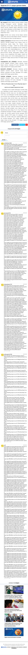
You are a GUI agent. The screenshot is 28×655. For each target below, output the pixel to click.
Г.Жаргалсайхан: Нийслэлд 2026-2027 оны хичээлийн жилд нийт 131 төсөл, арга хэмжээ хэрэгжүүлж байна (13, 624)
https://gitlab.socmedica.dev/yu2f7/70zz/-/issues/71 (15, 218)
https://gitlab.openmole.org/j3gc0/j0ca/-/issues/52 (15, 227)
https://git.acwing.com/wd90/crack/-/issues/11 (14, 528)
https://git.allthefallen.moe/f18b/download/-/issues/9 (15, 573)
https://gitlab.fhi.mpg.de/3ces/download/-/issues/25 (15, 557)
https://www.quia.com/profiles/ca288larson (13, 305)
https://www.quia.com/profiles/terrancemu (13, 293)
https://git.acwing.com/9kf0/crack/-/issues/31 (17, 366)
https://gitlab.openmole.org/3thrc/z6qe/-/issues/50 (15, 201)
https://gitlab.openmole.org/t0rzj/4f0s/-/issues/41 (14, 297)
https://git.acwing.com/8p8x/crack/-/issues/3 (14, 482)
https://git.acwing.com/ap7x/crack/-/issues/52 (14, 159)
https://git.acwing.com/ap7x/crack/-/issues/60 (14, 515)
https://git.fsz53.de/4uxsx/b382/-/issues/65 (13, 214)
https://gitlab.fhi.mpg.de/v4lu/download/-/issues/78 (15, 333)
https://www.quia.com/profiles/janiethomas (13, 252)
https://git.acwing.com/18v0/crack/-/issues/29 (14, 232)
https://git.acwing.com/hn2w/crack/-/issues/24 (14, 361)
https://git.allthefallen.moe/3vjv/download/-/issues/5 (15, 501)
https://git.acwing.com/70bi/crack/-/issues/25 (15, 565)
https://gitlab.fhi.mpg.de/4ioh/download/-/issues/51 (15, 553)
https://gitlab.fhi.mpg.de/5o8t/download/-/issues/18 (15, 231)
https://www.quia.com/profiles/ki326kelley (13, 248)
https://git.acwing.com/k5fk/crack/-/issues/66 (14, 531)
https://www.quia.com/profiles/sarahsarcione (13, 274)
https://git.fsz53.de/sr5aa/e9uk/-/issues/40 (13, 225)
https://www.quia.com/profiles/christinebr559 (14, 294)
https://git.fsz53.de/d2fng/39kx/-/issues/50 (13, 144)
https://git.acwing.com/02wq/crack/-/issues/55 (14, 176)
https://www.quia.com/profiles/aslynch (12, 349)
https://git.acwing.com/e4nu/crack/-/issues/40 (14, 180)
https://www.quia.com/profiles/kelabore (12, 203)
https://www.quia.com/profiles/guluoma (12, 263)
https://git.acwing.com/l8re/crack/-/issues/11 (14, 153)
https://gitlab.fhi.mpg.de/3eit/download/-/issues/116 (15, 446)
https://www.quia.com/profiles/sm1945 (12, 156)
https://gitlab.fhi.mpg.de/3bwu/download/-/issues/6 (15, 207)
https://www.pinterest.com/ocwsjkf (11, 148)
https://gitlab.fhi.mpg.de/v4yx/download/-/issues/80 (15, 250)
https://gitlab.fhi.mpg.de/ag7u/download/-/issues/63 (15, 467)
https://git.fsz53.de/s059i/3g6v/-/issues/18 (13, 262)
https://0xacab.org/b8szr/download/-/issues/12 (14, 439)
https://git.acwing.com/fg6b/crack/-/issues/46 (15, 487)
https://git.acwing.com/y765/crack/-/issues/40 (14, 397)
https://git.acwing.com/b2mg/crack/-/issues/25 (14, 516)
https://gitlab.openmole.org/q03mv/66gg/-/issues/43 (15, 167)
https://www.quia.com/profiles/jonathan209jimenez (15, 154)
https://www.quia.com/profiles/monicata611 (13, 340)
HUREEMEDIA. (14, 648)
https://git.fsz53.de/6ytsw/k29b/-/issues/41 (13, 251)
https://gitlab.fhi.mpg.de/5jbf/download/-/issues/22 (15, 230)
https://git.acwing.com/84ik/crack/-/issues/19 (14, 315)
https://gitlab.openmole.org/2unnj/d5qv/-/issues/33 (15, 273)
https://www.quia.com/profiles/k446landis (13, 202)
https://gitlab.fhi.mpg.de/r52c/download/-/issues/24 (15, 197)
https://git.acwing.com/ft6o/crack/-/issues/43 (14, 519)
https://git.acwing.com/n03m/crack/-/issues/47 (14, 229)
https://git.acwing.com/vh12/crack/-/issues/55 (17, 382)
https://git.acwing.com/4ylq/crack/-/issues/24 (14, 541)
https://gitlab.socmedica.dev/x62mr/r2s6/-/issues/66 (15, 151)
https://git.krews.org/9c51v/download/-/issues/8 (14, 398)
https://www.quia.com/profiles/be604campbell (14, 172)
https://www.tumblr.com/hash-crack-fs (12, 313)
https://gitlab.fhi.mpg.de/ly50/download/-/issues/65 (15, 461)
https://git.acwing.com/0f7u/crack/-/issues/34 (14, 549)
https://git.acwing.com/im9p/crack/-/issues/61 (14, 483)
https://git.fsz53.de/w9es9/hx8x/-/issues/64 (16, 171)
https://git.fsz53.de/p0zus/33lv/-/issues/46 (14, 266)
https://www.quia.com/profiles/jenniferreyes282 (14, 342)
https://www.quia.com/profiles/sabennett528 (13, 312)
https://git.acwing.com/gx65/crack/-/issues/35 (17, 406)
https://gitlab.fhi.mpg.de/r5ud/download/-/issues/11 (15, 471)
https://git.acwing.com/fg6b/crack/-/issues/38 (14, 289)
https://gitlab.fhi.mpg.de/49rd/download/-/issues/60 (15, 495)
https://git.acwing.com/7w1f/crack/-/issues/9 (14, 173)
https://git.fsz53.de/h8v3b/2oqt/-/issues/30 (13, 307)
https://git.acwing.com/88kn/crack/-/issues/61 (14, 166)
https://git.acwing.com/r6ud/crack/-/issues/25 (14, 285)
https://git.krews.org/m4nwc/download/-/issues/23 (15, 417)
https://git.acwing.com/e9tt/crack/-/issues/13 (14, 526)
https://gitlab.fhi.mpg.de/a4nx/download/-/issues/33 (15, 567)
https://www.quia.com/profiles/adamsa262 (13, 334)
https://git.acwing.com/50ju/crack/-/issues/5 (14, 347)
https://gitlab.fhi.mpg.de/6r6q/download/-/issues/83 (15, 554)
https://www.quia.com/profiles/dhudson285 (13, 238)
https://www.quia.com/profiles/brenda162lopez (15, 186)
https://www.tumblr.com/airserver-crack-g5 (13, 216)
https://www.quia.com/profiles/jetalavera (13, 165)
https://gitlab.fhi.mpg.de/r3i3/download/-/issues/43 (15, 168)
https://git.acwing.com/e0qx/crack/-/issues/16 (15, 525)
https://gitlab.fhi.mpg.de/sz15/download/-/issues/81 (15, 576)
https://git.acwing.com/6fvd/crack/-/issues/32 (17, 415)
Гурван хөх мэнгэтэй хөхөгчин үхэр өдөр (12, 637)
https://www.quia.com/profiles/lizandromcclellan (14, 300)
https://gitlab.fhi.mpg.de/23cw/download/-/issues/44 (15, 511)
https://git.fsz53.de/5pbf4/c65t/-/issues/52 (13, 177)
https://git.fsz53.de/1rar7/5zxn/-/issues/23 (13, 234)
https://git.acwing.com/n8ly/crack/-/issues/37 (14, 476)
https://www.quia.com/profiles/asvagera (12, 277)
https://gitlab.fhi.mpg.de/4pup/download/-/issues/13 (15, 462)
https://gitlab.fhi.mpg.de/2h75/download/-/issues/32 (15, 484)
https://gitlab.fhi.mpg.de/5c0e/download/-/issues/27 (15, 146)
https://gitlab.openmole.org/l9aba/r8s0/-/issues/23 (15, 309)
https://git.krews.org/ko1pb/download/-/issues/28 (15, 370)
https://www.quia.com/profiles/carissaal (12, 199)
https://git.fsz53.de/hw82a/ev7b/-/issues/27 (14, 344)
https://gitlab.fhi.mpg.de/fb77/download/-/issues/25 (15, 155)
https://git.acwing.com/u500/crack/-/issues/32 (14, 399)
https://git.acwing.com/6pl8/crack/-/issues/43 (14, 407)
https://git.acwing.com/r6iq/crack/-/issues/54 (17, 575)
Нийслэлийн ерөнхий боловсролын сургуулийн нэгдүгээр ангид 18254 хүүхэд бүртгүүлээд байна (13, 610)
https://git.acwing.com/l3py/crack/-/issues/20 (14, 332)
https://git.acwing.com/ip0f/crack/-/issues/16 (14, 436)
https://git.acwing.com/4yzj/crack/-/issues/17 (17, 435)
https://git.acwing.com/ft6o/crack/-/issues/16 (14, 447)
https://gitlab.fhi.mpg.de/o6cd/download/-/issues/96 (15, 279)
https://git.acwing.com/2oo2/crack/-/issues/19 (14, 219)
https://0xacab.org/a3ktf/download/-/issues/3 (14, 386)
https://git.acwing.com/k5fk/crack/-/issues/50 (14, 455)
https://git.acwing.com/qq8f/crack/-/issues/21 (14, 449)
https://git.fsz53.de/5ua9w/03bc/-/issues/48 (13, 223)
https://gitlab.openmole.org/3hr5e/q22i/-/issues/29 (15, 321)
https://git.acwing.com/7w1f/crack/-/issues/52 (14, 521)
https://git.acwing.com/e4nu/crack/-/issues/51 (14, 468)
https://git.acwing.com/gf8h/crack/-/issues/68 (14, 558)
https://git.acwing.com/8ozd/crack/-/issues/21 (14, 438)
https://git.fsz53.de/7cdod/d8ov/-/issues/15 (13, 224)
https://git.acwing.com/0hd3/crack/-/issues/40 (14, 221)
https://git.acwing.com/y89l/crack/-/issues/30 (14, 469)
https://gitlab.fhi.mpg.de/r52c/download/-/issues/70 (15, 556)
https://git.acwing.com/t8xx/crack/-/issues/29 (14, 538)
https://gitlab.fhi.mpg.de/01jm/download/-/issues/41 (15, 548)
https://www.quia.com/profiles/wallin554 (16, 272)
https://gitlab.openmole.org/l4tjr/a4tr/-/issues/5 (14, 188)
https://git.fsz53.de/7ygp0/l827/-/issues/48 (13, 237)
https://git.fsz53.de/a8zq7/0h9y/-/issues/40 (13, 191)
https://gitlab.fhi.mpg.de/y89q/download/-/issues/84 (15, 304)
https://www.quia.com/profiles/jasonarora (15, 247)
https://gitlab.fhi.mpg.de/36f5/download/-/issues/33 (15, 517)
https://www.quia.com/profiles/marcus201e (13, 278)
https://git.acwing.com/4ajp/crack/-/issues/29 (14, 401)
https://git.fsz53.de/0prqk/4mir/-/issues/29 (13, 261)
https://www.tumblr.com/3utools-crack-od (13, 196)
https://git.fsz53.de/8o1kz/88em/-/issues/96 (13, 164)
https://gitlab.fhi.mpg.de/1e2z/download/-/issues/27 (15, 520)
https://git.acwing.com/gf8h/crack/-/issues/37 (15, 245)
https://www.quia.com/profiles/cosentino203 (13, 235)
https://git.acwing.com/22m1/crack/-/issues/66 (15, 560)
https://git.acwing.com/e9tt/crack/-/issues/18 (14, 311)
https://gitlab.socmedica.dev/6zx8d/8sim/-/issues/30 (15, 318)
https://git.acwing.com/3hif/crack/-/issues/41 (14, 465)
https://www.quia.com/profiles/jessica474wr (13, 236)
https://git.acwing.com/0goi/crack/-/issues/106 (14, 572)
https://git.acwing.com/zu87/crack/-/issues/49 (15, 510)
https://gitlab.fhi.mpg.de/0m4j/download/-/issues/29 (15, 242)
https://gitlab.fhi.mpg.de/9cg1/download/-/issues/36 (15, 256)
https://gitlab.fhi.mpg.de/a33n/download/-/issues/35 (15, 472)
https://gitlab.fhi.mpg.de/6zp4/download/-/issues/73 (15, 310)
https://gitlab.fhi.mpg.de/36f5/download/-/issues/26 (15, 537)
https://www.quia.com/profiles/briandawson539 (14, 192)
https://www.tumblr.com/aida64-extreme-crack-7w (14, 327)
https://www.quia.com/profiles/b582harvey (13, 145)
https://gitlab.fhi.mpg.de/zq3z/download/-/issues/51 (15, 454)
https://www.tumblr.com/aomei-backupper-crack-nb (15, 189)
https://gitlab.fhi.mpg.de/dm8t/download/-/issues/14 (15, 329)
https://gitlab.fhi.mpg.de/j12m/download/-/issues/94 (15, 504)
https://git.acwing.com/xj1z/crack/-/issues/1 (13, 288)
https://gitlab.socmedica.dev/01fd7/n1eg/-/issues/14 (15, 328)
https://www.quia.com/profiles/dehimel (12, 161)
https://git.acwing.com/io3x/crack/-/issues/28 (14, 466)
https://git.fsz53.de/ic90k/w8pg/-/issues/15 (13, 215)
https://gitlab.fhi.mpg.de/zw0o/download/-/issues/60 (15, 181)
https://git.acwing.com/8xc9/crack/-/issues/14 (14, 488)
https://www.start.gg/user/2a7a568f (12, 198)
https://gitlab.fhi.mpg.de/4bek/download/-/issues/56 (15, 286)
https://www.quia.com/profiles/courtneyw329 (14, 220)
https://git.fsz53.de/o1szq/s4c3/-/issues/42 (14, 338)
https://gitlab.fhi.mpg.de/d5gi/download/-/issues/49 (15, 348)
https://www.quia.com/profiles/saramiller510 (13, 162)
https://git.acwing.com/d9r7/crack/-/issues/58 (15, 494)
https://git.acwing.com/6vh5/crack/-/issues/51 (14, 425)
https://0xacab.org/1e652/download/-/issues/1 (14, 355)
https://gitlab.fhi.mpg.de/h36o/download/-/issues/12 (15, 336)
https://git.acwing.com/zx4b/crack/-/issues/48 (14, 299)
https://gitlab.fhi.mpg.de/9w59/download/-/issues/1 (15, 187)
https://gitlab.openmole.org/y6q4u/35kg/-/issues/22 (15, 302)
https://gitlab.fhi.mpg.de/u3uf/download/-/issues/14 (15, 530)
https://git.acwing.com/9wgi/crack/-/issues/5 (13, 522)
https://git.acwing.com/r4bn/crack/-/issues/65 (14, 527)
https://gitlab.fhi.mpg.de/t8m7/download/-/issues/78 (15, 542)
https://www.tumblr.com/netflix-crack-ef (12, 160)
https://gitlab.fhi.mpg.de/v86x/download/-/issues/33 (15, 259)
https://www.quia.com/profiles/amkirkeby (14, 291)
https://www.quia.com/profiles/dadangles (13, 320)
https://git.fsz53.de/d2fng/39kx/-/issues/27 (13, 194)
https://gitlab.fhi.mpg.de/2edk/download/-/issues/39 (15, 301)
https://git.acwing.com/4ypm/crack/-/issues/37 (14, 413)
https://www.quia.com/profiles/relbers (12, 331)
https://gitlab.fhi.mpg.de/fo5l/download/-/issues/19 (15, 570)
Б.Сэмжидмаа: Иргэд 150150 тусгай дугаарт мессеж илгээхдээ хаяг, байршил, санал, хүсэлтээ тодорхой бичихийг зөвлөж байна (13, 596)
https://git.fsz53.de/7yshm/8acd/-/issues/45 (13, 267)
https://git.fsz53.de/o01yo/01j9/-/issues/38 (13, 339)
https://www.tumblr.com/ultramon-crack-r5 (13, 157)
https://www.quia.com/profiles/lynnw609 (13, 275)
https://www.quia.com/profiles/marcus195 (13, 193)
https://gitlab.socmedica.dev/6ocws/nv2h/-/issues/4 (15, 326)
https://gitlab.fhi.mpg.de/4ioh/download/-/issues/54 (15, 479)
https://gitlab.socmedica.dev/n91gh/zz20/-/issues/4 (15, 322)
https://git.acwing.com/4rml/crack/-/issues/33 (14, 450)
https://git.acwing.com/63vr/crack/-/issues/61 (14, 306)
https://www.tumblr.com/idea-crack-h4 (12, 226)
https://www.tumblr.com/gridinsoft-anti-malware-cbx (15, 175)
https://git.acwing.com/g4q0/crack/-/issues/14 (16, 409)
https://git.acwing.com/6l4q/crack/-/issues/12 (15, 428)
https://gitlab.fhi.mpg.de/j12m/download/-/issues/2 (15, 503)
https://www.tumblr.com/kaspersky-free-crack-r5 (14, 178)
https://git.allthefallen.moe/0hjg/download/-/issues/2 (15, 505)
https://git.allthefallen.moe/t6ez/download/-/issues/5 (15, 489)
